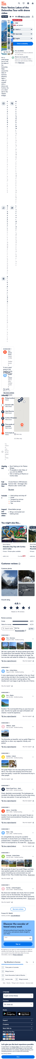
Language (6, 992)
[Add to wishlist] (25, 527)
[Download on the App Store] (23, 1014)
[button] (15, 17)
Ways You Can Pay (8, 1032)
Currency (6, 1000)
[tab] (12, 962)
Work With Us (7, 1028)
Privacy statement (18, 954)
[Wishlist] (24, 3)
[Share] (33, 16)
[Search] (19, 3)
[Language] (28, 3)
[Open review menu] (33, 639)
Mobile (5, 1010)
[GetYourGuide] (3, 3)
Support (5, 1020)
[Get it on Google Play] (9, 1014)
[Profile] (33, 3)
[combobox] (20, 630)
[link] (14, 542)
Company (6, 1024)
